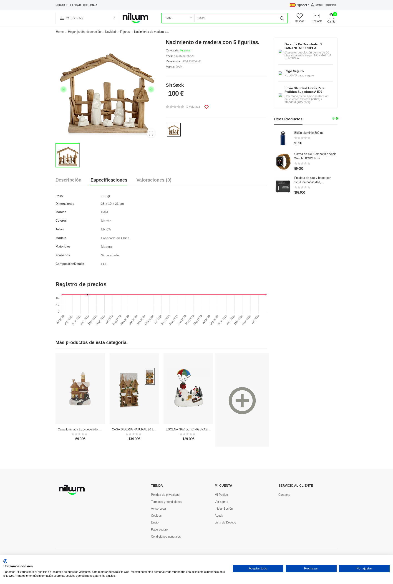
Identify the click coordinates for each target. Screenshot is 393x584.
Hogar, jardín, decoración (84, 31)
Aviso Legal (158, 508)
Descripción (68, 179)
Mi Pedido (221, 494)
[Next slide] (337, 118)
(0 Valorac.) (193, 106)
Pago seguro (159, 529)
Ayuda (219, 515)
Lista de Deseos (225, 522)
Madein (60, 238)
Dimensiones (64, 203)
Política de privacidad (165, 494)
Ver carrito (221, 501)
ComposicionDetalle (69, 263)
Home (60, 31)
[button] (87, 18)
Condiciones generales (166, 536)
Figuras (125, 31)
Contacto (284, 494)
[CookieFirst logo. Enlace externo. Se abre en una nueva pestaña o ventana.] (5, 561)
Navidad (110, 31)
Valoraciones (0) (153, 179)
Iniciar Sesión (224, 508)
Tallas (59, 229)
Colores (61, 220)
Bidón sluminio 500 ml (308, 132)
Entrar (318, 4)
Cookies (156, 515)
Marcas (60, 212)
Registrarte (330, 4)
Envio (155, 522)
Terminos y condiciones (166, 501)
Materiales (63, 246)
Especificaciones (109, 179)
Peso (59, 196)
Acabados (62, 255)
